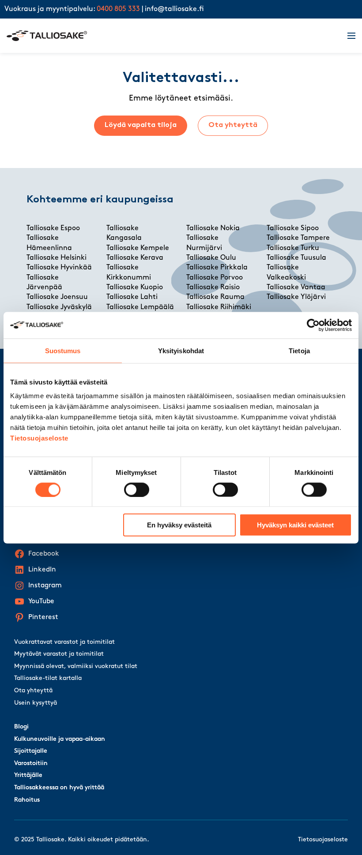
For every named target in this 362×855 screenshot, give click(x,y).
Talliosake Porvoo (214, 277)
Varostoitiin (31, 763)
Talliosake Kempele (137, 248)
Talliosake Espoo (53, 228)
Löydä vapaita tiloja (141, 125)
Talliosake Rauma (215, 297)
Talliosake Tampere (298, 238)
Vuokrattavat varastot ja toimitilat (64, 642)
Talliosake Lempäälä (140, 307)
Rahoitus (27, 800)
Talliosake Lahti (132, 297)
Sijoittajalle (30, 751)
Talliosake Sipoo (293, 228)
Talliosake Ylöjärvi (296, 297)
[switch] (136, 489)
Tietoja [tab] (299, 350)
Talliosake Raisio (213, 287)
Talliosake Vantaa (296, 287)
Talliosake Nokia (213, 228)
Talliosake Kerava (134, 257)
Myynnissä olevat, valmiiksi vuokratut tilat (75, 666)
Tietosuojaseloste (39, 438)
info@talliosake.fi (174, 9)
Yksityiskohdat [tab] (181, 350)
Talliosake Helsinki (56, 257)
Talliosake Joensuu (57, 297)
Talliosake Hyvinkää (59, 267)
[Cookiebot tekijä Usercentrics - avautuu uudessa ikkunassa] (313, 325)
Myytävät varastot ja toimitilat (59, 654)
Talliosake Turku (293, 248)
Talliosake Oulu (211, 257)
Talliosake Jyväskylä (59, 307)
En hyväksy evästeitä (179, 525)
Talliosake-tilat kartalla (48, 678)
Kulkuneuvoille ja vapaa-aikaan (59, 739)
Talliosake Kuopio (134, 287)
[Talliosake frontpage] (172, 35)
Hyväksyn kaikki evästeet (295, 525)
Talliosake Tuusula (296, 257)
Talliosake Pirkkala (217, 267)
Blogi (21, 727)
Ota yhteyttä (232, 125)
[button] (346, 36)
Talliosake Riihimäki (218, 307)
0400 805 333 (118, 9)
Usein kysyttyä (35, 703)
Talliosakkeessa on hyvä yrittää (59, 787)
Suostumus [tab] (63, 350)
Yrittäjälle (28, 775)
